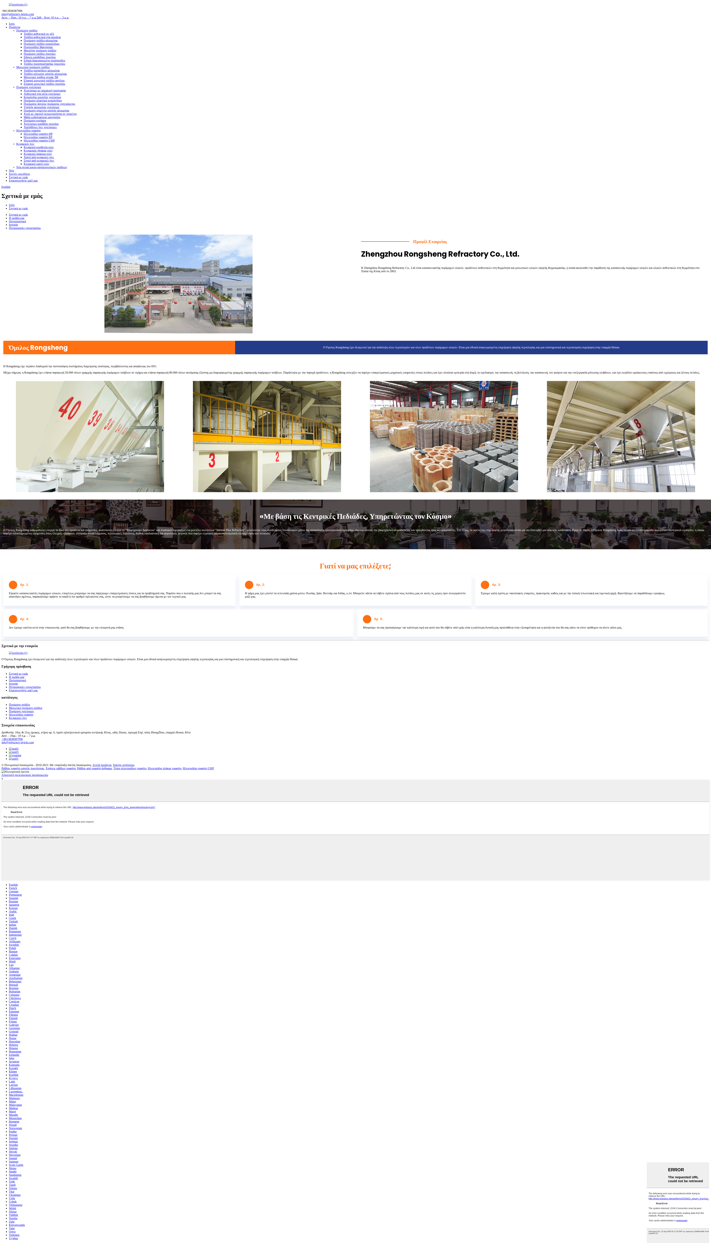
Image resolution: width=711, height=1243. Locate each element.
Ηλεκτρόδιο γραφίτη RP (38, 137)
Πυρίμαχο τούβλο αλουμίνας (41, 40)
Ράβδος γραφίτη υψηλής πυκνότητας (22, 768)
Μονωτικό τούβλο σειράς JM (41, 77)
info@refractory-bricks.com (17, 742)
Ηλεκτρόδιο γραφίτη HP (38, 133)
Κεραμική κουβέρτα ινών (39, 147)
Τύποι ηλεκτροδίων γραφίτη (129, 768)
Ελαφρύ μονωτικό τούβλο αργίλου (44, 80)
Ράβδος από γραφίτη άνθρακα (94, 768)
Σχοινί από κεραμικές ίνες (39, 160)
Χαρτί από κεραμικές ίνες (39, 157)
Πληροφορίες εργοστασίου (25, 228)
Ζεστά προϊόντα (102, 765)
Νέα (11, 170)
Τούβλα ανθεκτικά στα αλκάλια (42, 37)
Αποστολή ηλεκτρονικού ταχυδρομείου (24, 775)
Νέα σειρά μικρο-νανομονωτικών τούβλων (41, 167)
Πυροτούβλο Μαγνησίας (38, 47)
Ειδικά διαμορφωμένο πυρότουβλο (44, 60)
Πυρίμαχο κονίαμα (35, 120)
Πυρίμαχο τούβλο (26, 30)
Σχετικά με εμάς (18, 177)
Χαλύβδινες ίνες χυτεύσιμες (40, 127)
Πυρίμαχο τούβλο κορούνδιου (41, 43)
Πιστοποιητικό (17, 221)
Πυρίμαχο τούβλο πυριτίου (40, 53)
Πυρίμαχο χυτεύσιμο (28, 87)
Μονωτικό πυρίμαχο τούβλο (33, 67)
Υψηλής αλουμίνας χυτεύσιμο (41, 107)
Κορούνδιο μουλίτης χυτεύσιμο (42, 97)
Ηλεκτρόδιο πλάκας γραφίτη (164, 768)
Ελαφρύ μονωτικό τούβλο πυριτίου (44, 83)
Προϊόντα (14, 27)
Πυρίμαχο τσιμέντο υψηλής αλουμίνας (46, 110)
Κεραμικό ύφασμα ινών (38, 153)
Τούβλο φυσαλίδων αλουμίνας (42, 70)
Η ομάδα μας (16, 218)
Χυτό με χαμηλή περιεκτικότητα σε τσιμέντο (50, 113)
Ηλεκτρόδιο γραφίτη (28, 130)
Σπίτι (12, 23)
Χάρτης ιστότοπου (123, 765)
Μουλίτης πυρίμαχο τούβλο (40, 50)
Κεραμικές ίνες (25, 143)
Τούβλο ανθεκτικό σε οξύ (39, 33)
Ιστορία (13, 224)
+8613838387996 (12, 739)
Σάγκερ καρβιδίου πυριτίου (40, 57)
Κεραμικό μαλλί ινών (36, 163)
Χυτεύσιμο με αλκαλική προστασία (45, 90)
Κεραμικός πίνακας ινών (38, 150)
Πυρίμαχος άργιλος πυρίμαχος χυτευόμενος (49, 103)
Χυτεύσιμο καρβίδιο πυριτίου (41, 123)
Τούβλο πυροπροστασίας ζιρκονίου (44, 63)
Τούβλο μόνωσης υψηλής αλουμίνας (45, 73)
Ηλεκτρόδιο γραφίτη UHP (39, 140)
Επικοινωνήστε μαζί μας (23, 180)
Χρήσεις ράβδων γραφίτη (61, 768)
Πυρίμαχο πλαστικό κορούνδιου (43, 100)
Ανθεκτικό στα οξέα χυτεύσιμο (42, 93)
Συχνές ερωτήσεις (19, 173)
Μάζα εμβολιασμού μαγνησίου (42, 117)
